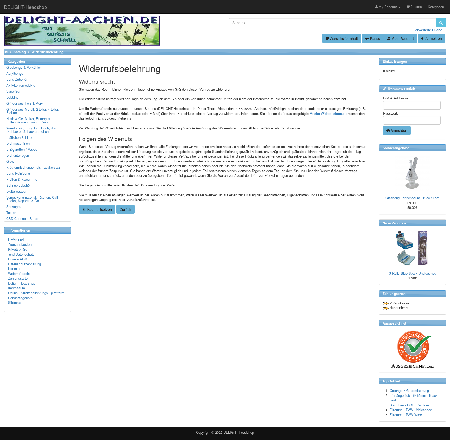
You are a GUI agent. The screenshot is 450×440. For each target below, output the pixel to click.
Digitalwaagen (16, 191)
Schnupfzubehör (18, 185)
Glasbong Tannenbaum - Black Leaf (412, 197)
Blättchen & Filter (19, 137)
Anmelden (433, 38)
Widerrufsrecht (19, 273)
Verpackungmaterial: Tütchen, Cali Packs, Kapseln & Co (32, 199)
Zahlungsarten (18, 278)
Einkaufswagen (395, 61)
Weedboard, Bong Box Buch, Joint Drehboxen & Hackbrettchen (32, 129)
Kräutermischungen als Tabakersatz (33, 167)
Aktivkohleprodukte (20, 85)
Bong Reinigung (18, 173)
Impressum (16, 287)
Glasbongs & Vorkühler (23, 67)
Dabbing (12, 97)
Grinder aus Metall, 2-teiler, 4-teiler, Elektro (32, 111)
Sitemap (14, 302)
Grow (10, 161)
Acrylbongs (14, 73)
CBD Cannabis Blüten (22, 218)
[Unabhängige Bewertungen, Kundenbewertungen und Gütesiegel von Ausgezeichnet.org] (412, 349)
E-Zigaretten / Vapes (21, 149)
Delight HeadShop (21, 283)
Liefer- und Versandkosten (20, 242)
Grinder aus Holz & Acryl (25, 103)
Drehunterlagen (17, 155)
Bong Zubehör (16, 79)
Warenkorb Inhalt (343, 38)
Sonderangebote (20, 297)
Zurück (125, 209)
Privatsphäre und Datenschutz (21, 252)
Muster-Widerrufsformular (329, 113)
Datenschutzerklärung (24, 263)
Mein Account (402, 38)
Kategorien (436, 6)
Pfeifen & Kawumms (21, 179)
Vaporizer (13, 91)
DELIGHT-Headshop (238, 432)
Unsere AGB (17, 258)
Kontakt (14, 268)
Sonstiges (13, 206)
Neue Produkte (394, 223)
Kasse (374, 38)
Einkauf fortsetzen (97, 209)
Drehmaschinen (18, 143)
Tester (11, 212)
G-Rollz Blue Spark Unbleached (412, 273)
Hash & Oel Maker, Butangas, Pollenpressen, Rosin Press (28, 120)
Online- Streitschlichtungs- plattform (36, 292)
